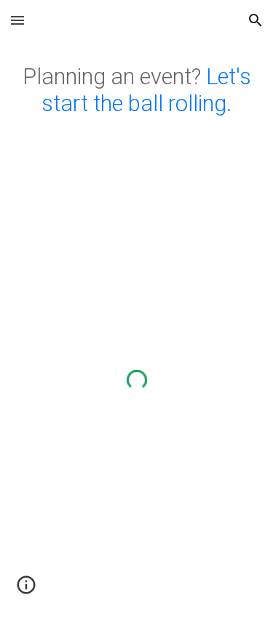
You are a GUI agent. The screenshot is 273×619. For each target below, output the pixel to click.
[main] (137, 91)
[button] (17, 20)
